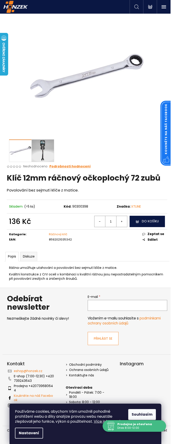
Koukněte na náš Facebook (33, 397)
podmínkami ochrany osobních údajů (124, 321)
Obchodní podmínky (85, 365)
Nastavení (29, 433)
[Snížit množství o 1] (99, 221)
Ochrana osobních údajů (89, 370)
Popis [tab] (12, 256)
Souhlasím (142, 414)
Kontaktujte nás (81, 375)
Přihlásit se (103, 338)
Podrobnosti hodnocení (70, 166)
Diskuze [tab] (29, 256)
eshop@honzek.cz (28, 371)
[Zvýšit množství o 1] (121, 221)
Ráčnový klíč (58, 234)
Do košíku (150, 221)
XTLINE (136, 206)
